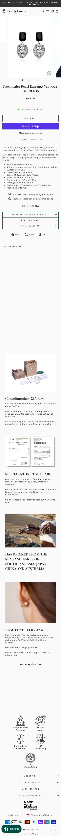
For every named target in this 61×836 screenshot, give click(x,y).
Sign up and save (29, 795)
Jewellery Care (30, 220)
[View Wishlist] (52, 11)
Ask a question (30, 226)
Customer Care (29, 789)
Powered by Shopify (30, 834)
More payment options (30, 133)
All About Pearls (29, 782)
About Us (29, 776)
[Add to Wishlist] (27, 253)
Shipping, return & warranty (30, 214)
